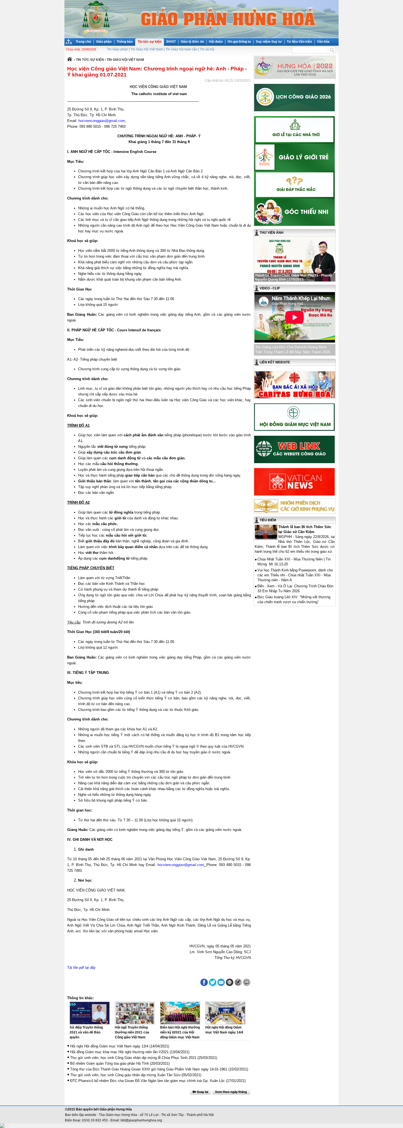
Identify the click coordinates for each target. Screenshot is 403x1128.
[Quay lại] (200, 1092)
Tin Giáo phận (117, 49)
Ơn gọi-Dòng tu (239, 42)
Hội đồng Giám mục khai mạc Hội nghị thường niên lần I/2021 (119, 1052)
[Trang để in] (229, 985)
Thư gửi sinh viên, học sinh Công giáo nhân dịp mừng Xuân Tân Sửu (125, 1075)
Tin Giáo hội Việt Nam (146, 49)
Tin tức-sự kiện (149, 42)
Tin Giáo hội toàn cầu (181, 49)
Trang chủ (83, 42)
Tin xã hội (207, 49)
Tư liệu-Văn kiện (299, 42)
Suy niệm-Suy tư (269, 42)
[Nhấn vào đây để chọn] (231, 1092)
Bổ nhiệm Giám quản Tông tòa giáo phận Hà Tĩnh (109, 1063)
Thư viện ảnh (271, 233)
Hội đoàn (216, 42)
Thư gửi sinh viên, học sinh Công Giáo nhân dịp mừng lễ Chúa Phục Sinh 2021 (133, 1058)
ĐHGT (171, 42)
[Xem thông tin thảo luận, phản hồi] (246, 982)
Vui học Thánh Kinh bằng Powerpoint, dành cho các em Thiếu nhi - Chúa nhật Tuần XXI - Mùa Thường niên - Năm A (295, 575)
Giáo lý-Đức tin (192, 42)
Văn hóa (323, 42)
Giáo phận (104, 42)
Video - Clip (270, 288)
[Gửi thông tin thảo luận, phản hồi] (238, 982)
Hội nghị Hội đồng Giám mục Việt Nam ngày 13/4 (109, 1046)
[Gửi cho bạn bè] (221, 982)
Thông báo (125, 42)
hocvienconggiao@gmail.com (101, 121)
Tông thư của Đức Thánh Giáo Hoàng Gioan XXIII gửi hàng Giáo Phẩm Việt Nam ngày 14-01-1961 (148, 1069)
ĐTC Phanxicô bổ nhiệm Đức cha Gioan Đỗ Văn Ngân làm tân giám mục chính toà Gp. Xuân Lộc (147, 1081)
